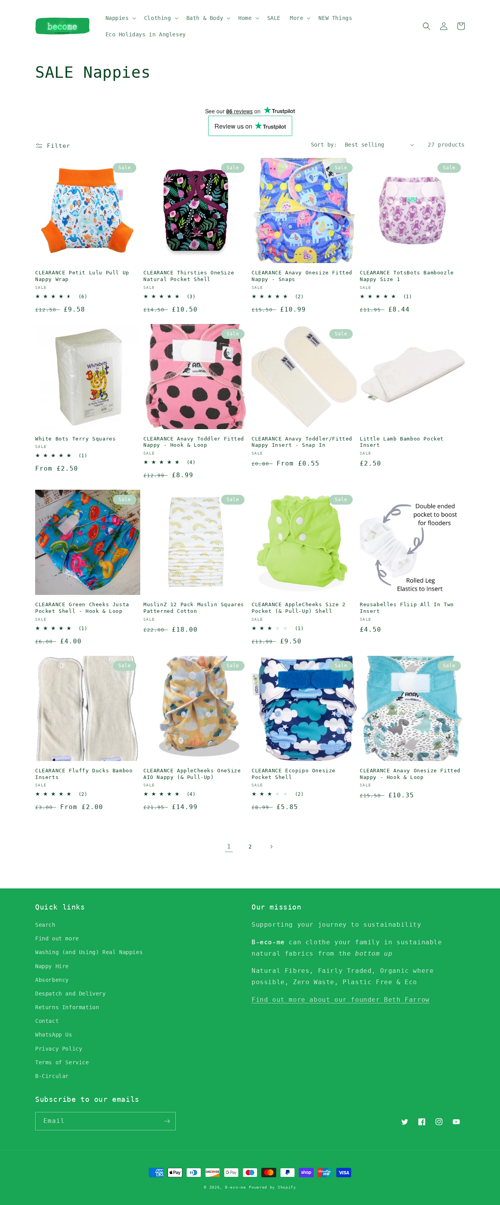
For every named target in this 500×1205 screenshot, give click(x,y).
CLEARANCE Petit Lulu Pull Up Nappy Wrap (82, 276)
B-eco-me (235, 1187)
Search (45, 925)
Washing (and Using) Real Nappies (89, 952)
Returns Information (67, 1007)
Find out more (57, 938)
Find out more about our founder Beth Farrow (341, 999)
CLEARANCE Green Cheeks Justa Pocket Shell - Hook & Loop (82, 608)
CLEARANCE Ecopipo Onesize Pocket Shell (294, 774)
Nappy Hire (52, 966)
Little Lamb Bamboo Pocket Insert (402, 442)
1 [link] (229, 846)
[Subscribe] (166, 1121)
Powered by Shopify (272, 1187)
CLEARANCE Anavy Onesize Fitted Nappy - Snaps (302, 276)
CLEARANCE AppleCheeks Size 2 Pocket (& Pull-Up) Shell (299, 608)
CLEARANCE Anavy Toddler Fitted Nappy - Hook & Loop (193, 442)
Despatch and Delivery (70, 993)
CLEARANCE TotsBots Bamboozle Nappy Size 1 (407, 276)
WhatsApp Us (53, 1034)
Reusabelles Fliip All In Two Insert (407, 608)
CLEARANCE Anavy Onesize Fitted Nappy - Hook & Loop (410, 774)
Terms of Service (62, 1062)
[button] (120, 18)
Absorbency (52, 980)
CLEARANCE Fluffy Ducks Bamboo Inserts (83, 774)
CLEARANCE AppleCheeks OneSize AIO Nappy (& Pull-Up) (192, 774)
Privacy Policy (58, 1049)
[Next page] (271, 846)
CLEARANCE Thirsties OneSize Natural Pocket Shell (188, 276)
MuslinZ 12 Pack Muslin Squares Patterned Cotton (193, 608)
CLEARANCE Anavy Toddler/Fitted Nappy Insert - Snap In (302, 442)
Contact (47, 1021)
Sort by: (324, 144)
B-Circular (52, 1076)
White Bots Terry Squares (75, 439)
